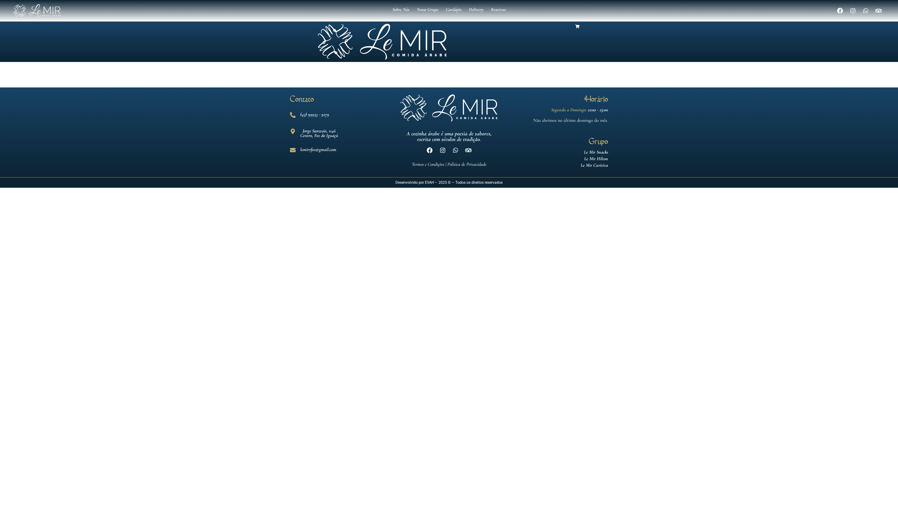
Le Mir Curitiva (594, 165)
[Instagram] (853, 11)
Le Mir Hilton (596, 159)
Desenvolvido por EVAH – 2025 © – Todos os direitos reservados (449, 182)
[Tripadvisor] (878, 11)
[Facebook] (840, 11)
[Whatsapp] (866, 11)
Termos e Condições (428, 164)
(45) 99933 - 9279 (314, 114)
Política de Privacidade (466, 164)
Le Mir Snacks (596, 152)
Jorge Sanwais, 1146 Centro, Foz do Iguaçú (319, 133)
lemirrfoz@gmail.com (318, 149)
